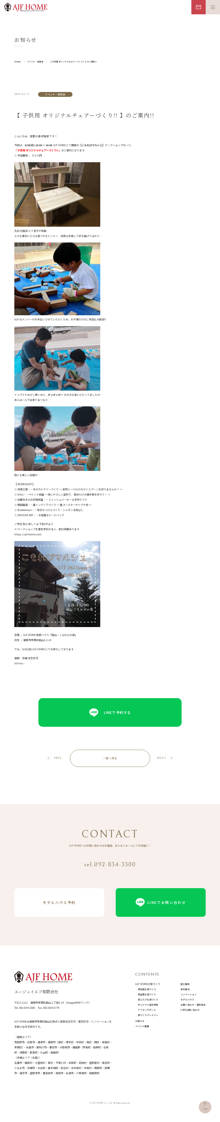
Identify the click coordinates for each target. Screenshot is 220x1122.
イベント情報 (142, 1026)
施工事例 (185, 984)
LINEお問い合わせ (190, 1009)
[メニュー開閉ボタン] (213, 7)
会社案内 (185, 989)
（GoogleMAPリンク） (77, 1002)
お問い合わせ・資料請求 (193, 1004)
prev (58, 758)
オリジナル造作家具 (148, 1004)
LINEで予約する (117, 712)
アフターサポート (147, 1009)
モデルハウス (187, 999)
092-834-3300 (27, 1008)
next (161, 758)
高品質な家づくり (147, 994)
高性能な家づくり (147, 989)
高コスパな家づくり (148, 999)
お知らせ (139, 1021)
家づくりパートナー (148, 1015)
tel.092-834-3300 (110, 864)
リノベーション (188, 994)
